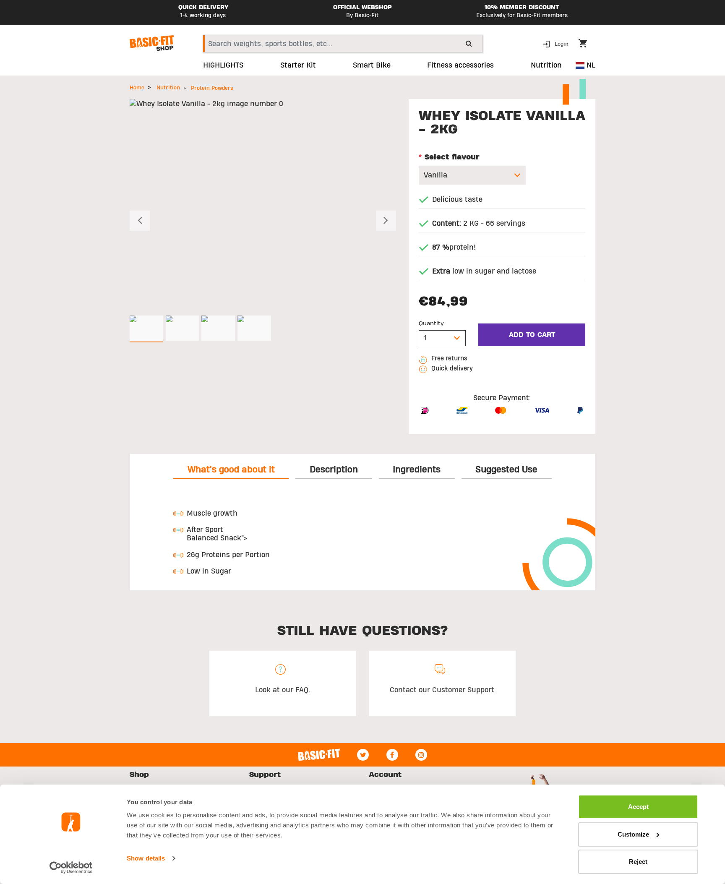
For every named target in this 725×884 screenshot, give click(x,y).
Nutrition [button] (546, 65)
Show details (146, 858)
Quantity (431, 323)
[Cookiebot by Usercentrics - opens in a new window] (71, 867)
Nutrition (168, 88)
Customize (633, 834)
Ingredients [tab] (417, 469)
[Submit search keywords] (469, 43)
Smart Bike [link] (372, 65)
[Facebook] (392, 755)
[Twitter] (363, 755)
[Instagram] (421, 755)
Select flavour (449, 157)
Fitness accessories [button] (460, 65)
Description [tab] (334, 469)
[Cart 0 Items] (587, 44)
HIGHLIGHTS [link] (223, 65)
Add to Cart (532, 334)
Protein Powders (212, 88)
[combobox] (342, 43)
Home (137, 88)
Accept (638, 806)
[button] (557, 43)
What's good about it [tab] (231, 469)
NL (589, 65)
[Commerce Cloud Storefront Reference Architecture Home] (152, 43)
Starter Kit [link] (298, 65)
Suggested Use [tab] (506, 469)
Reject (638, 861)
